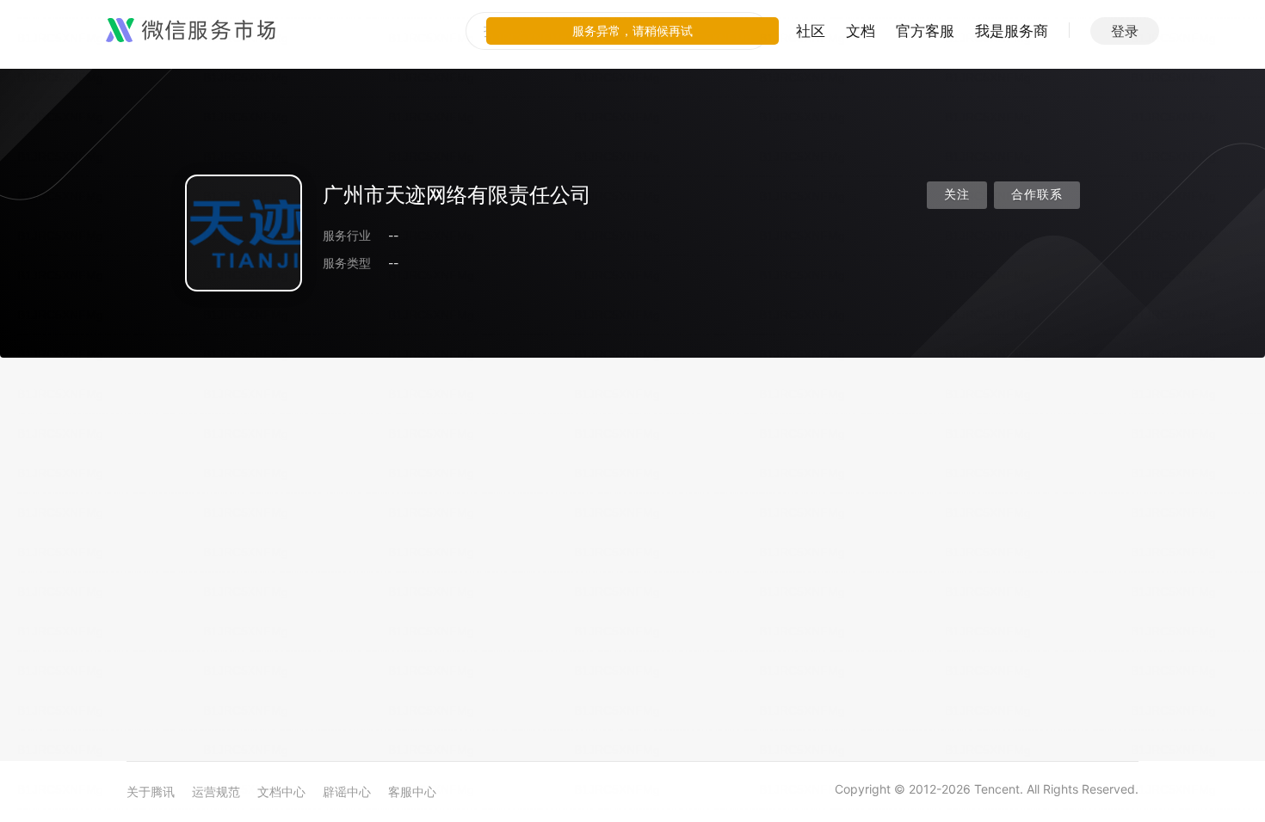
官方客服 (925, 31)
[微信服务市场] (190, 31)
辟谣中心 (347, 791)
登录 (1124, 31)
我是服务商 (1011, 31)
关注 (957, 194)
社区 (810, 31)
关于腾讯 (150, 791)
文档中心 (281, 791)
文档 (860, 31)
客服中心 (412, 791)
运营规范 (216, 791)
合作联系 (1037, 194)
